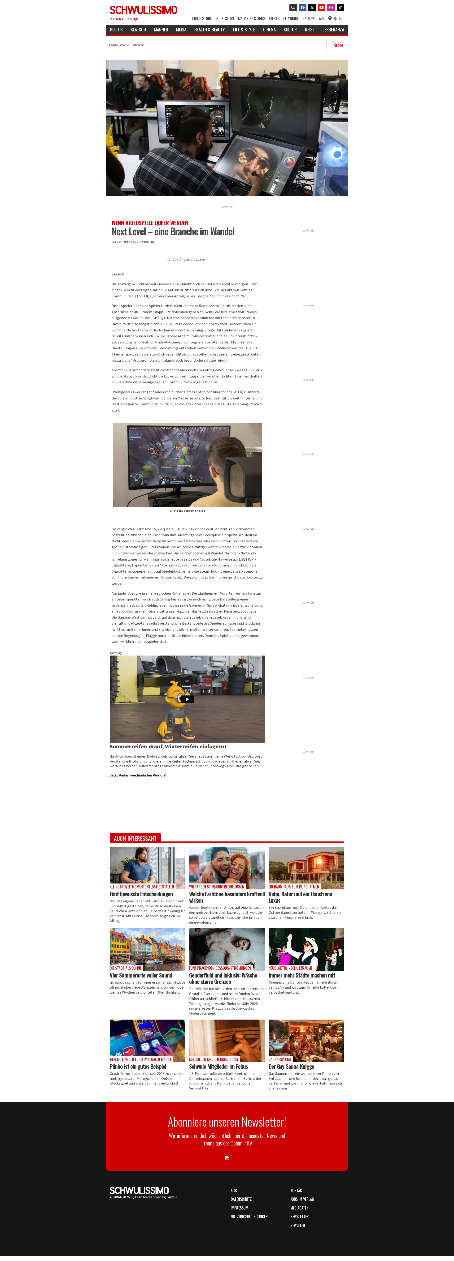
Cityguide (291, 18)
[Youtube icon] (320, 8)
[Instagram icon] (330, 8)
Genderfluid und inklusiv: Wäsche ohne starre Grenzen (223, 978)
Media (181, 29)
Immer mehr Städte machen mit (302, 975)
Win (321, 18)
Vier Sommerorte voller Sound (141, 975)
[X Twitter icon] (311, 8)
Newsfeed (297, 1225)
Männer (161, 29)
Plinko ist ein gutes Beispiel (138, 1066)
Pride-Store (202, 18)
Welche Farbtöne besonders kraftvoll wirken (227, 896)
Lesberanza (333, 29)
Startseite (116, 19)
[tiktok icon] (339, 8)
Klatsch (138, 29)
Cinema (269, 29)
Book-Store (224, 18)
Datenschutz (241, 1199)
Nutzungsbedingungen (249, 1216)
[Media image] (147, 868)
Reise (309, 29)
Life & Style (131, 19)
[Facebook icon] (301, 8)
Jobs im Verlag (302, 1199)
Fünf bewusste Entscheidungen (141, 893)
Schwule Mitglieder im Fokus (218, 1066)
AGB (234, 1190)
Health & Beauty (209, 29)
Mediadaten (299, 1208)
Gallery (308, 18)
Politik (116, 29)
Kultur (290, 29)
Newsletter (299, 1216)
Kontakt (297, 1190)
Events (274, 18)
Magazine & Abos (251, 18)
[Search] (292, 8)
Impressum (239, 1208)
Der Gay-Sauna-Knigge (291, 1066)
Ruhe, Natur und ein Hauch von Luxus (300, 896)
